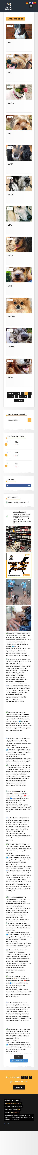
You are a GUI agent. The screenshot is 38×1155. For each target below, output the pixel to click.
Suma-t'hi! (19, 1087)
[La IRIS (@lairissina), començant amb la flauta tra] (18, 829)
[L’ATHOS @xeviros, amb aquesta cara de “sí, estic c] (18, 776)
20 (25, 397)
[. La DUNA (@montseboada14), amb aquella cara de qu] (18, 644)
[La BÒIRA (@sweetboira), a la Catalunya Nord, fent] (18, 908)
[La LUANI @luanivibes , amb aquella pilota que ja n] (18, 882)
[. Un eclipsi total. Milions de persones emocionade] (18, 724)
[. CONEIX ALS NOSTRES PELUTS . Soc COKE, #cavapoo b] (18, 1040)
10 (20, 397)
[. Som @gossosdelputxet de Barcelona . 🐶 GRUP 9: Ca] (18, 803)
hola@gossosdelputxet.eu (13, 1103)
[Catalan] (27, 3)
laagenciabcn (15, 1112)
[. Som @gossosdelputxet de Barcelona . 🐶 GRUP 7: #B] (18, 565)
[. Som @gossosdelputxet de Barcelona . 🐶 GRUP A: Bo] (18, 988)
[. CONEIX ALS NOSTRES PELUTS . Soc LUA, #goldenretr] (18, 750)
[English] (30, 3)
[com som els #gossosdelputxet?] (17, 502)
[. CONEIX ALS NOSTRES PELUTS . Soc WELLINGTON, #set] (18, 935)
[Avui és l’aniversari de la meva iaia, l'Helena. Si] (18, 697)
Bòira (18, 1109)
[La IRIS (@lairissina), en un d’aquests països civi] (18, 539)
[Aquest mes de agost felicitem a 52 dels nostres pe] (18, 671)
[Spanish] (35, 3)
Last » (21, 400)
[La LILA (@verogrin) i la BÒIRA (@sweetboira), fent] (18, 1014)
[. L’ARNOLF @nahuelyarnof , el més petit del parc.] (18, 618)
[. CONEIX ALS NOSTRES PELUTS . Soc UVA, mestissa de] (18, 856)
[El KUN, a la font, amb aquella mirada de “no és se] (18, 961)
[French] (32, 3)
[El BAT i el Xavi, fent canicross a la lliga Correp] (18, 592)
